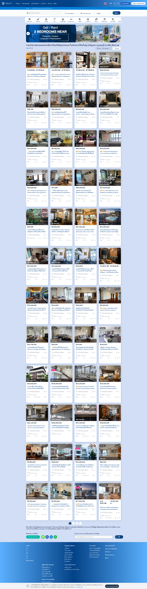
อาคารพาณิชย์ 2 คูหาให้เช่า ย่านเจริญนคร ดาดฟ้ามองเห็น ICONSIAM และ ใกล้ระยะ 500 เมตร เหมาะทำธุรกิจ (36, 231)
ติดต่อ (55, 3)
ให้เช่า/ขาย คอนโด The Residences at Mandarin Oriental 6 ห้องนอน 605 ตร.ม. (109, 508)
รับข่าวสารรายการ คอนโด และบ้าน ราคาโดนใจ (87, 533)
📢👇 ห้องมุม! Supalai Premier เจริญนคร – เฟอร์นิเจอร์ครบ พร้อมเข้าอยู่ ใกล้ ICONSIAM (109, 271)
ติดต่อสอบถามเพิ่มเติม (32, 533)
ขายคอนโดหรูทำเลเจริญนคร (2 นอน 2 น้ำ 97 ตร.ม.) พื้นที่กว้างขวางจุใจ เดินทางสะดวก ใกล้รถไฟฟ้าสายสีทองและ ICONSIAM (109, 113)
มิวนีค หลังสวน (68, 559)
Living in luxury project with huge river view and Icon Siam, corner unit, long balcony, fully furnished (109, 74)
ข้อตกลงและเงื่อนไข (110, 545)
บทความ (50, 3)
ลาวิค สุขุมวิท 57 (46, 569)
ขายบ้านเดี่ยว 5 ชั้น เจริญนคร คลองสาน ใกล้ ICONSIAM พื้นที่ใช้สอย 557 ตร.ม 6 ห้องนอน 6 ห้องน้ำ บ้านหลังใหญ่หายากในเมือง (36, 387)
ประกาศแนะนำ (25, 3)
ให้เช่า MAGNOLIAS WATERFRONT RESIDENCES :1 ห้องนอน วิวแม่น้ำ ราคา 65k (85, 348)
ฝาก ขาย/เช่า (125, 3)
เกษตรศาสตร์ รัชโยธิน (94, 550)
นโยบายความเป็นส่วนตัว (111, 548)
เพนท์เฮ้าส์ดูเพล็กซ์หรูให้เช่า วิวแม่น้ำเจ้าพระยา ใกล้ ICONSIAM (61, 466)
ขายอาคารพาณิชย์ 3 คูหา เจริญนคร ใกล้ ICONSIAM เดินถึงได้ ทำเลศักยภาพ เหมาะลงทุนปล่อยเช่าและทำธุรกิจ (85, 427)
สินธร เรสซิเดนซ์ (68, 557)
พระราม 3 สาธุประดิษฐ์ (48, 579)
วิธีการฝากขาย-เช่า (109, 555)
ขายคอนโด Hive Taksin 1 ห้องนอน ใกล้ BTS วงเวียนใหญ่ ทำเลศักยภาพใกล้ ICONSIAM (61, 231)
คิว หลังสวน (67, 561)
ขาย (27, 548)
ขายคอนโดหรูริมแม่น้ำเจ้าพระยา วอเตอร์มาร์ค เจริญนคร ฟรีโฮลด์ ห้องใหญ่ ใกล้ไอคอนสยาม (36, 270)
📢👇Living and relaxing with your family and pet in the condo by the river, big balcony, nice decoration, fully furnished (37, 191)
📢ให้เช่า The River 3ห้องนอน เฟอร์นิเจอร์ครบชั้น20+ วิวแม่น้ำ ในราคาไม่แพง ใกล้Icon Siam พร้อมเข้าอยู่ (109, 348)
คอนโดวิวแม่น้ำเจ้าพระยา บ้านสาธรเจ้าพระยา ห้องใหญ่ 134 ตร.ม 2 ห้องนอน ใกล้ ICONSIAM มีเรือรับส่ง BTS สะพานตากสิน (85, 75)
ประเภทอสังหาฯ (35, 3)
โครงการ (44, 3)
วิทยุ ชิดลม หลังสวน (70, 545)
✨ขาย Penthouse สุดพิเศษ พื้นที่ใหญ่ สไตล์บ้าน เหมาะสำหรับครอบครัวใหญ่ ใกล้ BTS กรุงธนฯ (36, 152)
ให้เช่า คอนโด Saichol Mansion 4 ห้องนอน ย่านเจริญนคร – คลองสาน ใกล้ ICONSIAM (110, 466)
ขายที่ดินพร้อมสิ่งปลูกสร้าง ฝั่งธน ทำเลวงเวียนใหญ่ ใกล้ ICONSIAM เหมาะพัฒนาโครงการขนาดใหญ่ (60, 427)
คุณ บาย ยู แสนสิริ (46, 571)
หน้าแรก (18, 3)
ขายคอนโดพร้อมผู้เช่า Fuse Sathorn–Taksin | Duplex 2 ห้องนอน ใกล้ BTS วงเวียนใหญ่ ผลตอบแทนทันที (85, 113)
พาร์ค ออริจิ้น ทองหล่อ (47, 574)
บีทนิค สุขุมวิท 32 (46, 567)
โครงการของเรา (30, 560)
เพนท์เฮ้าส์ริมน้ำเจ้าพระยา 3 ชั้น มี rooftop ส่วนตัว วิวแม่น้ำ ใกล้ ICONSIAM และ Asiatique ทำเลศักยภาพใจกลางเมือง (60, 270)
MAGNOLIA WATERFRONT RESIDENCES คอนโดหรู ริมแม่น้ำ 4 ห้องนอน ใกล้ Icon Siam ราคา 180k (85, 309)
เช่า (27, 550)
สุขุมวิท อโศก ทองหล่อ (48, 564)
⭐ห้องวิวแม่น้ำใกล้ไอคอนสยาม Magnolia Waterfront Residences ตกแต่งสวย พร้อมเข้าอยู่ (61, 348)
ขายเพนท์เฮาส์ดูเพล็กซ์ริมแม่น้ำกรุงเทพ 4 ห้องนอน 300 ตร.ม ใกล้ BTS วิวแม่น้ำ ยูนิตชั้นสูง (60, 387)
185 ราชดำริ (67, 550)
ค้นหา (116, 13)
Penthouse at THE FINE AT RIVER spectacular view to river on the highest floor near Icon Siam (85, 231)
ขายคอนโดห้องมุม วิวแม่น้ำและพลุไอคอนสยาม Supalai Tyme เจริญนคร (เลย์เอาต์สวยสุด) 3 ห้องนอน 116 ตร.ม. (110, 231)
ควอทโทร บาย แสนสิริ (47, 576)
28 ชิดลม (67, 548)
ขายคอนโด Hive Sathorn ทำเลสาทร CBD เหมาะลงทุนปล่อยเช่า (37, 466)
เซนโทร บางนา (68, 567)
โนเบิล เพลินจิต (68, 555)
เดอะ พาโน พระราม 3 (47, 582)
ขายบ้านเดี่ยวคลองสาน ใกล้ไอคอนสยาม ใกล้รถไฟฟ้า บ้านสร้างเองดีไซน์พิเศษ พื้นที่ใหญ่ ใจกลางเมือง (85, 466)
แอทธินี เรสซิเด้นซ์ (69, 552)
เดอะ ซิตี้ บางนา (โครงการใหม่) (72, 569)
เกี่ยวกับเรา (107, 552)
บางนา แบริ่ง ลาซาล (70, 564)
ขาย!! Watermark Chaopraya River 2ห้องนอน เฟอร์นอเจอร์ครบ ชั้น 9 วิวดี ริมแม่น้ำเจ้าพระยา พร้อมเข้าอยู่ (36, 309)
